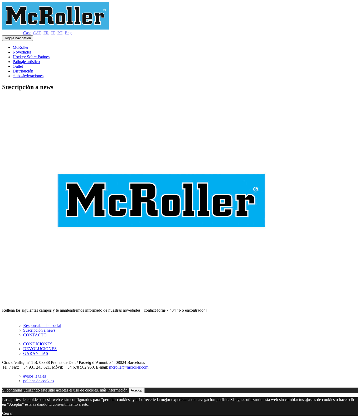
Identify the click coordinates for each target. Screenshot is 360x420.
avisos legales (34, 376)
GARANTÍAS (35, 353)
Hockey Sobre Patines (31, 57)
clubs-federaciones (28, 76)
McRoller (20, 47)
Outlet (18, 66)
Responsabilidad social (42, 325)
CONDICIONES (37, 344)
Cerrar (7, 413)
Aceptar (137, 390)
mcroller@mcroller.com (128, 367)
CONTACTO (35, 335)
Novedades (22, 52)
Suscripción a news (39, 330)
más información (114, 390)
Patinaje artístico (26, 61)
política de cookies (38, 381)
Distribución (23, 71)
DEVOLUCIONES (40, 348)
